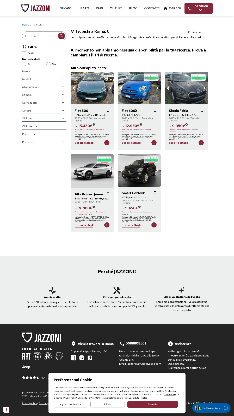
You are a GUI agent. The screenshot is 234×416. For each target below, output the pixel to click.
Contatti (152, 8)
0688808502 (176, 363)
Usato (83, 8)
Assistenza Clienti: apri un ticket (187, 367)
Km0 (99, 8)
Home (25, 24)
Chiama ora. (126, 359)
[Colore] (44, 110)
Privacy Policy (69, 397)
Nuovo (66, 8)
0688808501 (135, 343)
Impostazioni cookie (71, 404)
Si (29, 64)
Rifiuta (107, 404)
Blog (133, 8)
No (54, 64)
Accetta (152, 404)
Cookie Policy (170, 394)
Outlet (116, 8)
